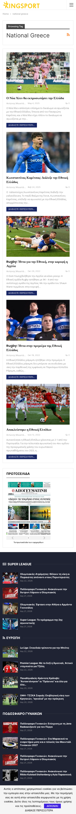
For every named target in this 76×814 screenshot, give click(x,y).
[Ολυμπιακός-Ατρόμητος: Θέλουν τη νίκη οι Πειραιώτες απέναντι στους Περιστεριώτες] (10, 578)
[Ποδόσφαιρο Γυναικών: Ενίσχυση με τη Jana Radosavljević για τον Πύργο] (10, 727)
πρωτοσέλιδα (22, 542)
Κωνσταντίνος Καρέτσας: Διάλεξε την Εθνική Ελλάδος (37, 179)
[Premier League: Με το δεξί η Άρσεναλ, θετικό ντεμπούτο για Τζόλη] (10, 667)
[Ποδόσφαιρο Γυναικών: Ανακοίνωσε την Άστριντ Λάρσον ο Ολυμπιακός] (10, 593)
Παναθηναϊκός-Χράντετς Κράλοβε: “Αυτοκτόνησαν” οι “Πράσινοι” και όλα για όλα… (43, 681)
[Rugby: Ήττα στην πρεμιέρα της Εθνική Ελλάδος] (38, 320)
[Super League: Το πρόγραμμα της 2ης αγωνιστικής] (10, 624)
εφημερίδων (38, 542)
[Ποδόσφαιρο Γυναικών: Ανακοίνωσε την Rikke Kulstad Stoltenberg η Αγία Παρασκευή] (10, 775)
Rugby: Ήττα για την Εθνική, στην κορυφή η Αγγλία (37, 263)
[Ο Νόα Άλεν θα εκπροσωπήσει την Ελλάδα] (38, 72)
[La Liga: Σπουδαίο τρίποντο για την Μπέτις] (10, 652)
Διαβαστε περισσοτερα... (21, 125)
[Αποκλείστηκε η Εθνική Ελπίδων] (38, 404)
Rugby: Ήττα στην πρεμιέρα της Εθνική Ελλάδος (34, 347)
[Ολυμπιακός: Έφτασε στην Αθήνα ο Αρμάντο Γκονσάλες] (10, 608)
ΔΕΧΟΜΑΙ (52, 805)
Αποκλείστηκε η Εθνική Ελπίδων (28, 429)
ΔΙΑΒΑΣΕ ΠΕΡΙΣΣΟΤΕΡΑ (39, 810)
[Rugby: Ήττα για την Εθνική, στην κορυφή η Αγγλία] (38, 236)
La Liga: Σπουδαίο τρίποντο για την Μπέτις (44, 647)
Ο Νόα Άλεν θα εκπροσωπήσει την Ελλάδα (35, 98)
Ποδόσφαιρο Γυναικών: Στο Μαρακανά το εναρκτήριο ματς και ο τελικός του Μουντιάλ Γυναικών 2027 (45, 742)
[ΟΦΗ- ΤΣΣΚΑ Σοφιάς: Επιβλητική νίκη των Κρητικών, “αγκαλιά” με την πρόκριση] (10, 699)
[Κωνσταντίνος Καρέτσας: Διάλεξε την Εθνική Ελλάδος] (38, 152)
